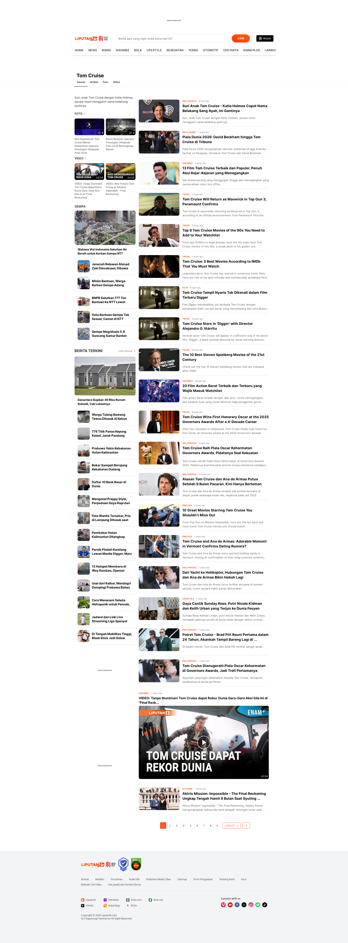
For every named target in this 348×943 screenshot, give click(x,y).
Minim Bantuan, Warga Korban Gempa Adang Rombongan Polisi (108, 285)
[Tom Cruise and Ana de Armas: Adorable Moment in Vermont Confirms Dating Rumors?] (159, 546)
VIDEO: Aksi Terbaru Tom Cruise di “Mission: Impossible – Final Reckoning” (120, 189)
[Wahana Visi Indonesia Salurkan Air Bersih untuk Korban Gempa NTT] (105, 228)
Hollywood (189, 101)
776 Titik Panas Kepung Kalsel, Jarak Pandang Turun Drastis (109, 436)
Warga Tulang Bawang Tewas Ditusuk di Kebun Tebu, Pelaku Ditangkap (109, 419)
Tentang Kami (227, 879)
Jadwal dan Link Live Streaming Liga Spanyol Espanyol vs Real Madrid (110, 621)
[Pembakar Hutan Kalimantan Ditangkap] (84, 535)
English (187, 505)
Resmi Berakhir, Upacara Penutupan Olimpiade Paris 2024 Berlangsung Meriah (120, 144)
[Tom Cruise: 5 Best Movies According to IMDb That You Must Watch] (159, 266)
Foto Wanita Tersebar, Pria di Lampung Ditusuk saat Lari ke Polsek (111, 520)
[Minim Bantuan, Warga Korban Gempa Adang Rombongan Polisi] (84, 283)
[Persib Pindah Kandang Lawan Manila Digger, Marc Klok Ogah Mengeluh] (84, 552)
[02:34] (89, 171)
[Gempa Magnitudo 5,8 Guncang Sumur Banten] (84, 334)
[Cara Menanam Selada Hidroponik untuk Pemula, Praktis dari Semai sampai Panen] (84, 602)
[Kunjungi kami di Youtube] (230, 904)
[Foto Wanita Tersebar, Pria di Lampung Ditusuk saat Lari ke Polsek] (84, 518)
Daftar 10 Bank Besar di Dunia (109, 484)
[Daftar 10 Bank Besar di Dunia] (84, 484)
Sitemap (182, 879)
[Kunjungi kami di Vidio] (223, 904)
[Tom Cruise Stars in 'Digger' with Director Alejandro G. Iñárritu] (159, 328)
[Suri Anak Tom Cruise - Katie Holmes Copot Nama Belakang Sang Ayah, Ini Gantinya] (159, 111)
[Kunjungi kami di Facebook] (237, 904)
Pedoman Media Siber (158, 879)
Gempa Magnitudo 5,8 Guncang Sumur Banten (109, 334)
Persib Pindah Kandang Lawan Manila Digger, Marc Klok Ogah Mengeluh (112, 554)
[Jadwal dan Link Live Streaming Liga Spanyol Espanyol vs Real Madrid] (84, 619)
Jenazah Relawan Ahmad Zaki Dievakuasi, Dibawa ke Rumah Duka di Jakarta (111, 268)
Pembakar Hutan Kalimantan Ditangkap (108, 535)
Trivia (186, 194)
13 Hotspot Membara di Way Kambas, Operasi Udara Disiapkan (109, 570)
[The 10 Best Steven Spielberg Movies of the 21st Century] (159, 359)
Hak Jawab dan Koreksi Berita (124, 884)
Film (185, 287)
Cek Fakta (231, 50)
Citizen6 (187, 788)
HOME (79, 50)
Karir (244, 879)
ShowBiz (122, 50)
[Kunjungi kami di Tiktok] (264, 904)
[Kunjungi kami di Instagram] (250, 904)
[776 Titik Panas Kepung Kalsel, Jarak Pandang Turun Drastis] (84, 433)
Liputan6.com (109, 915)
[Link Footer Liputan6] (98, 864)
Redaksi (99, 879)
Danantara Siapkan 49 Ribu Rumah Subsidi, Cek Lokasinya (101, 402)
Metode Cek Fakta (91, 884)
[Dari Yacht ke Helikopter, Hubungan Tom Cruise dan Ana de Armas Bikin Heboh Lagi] (159, 577)
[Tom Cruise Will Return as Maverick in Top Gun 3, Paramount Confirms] (159, 204)
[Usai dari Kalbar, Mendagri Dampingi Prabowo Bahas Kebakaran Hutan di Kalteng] (84, 585)
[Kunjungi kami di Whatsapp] (257, 904)
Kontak (85, 879)
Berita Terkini (88, 351)
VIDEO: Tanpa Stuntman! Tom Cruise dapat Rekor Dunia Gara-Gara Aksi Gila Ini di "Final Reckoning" (88, 190)
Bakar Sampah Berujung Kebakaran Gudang (109, 467)
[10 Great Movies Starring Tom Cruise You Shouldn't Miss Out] (159, 515)
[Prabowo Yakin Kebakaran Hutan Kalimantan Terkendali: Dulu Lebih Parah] (84, 450)
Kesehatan (175, 50)
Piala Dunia (189, 132)
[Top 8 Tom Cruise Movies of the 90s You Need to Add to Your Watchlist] (159, 235)
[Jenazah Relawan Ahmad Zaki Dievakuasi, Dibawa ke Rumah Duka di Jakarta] (84, 266)
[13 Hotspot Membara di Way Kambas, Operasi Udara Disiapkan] (84, 568)
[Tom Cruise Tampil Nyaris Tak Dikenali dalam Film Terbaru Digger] (159, 297)
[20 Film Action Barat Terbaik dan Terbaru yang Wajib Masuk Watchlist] (159, 391)
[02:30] (121, 171)
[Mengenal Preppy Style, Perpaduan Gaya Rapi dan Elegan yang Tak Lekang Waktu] (84, 501)
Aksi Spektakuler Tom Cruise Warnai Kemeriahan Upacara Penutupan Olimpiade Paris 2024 (87, 145)
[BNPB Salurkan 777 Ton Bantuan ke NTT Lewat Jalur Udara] (84, 300)
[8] (89, 126)
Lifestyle (154, 50)
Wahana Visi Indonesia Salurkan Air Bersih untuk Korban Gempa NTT (102, 251)
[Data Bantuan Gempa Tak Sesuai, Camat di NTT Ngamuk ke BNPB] (84, 317)
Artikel (94, 82)
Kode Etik (134, 879)
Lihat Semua (125, 350)
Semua (81, 82)
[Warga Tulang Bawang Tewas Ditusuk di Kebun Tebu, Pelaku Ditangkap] (84, 417)
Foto (105, 82)
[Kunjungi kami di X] (244, 904)
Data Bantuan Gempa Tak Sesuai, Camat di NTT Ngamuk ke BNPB (110, 319)
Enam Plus (251, 50)
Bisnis (106, 50)
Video (116, 82)
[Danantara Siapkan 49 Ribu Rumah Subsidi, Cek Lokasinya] (105, 376)
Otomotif (210, 50)
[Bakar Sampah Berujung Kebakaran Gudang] (84, 467)
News (92, 50)
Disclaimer (117, 879)
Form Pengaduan (203, 879)
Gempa (80, 206)
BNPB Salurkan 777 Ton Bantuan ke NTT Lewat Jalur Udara (109, 302)
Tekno (193, 50)
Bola (138, 50)
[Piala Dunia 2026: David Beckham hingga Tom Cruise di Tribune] (159, 142)
